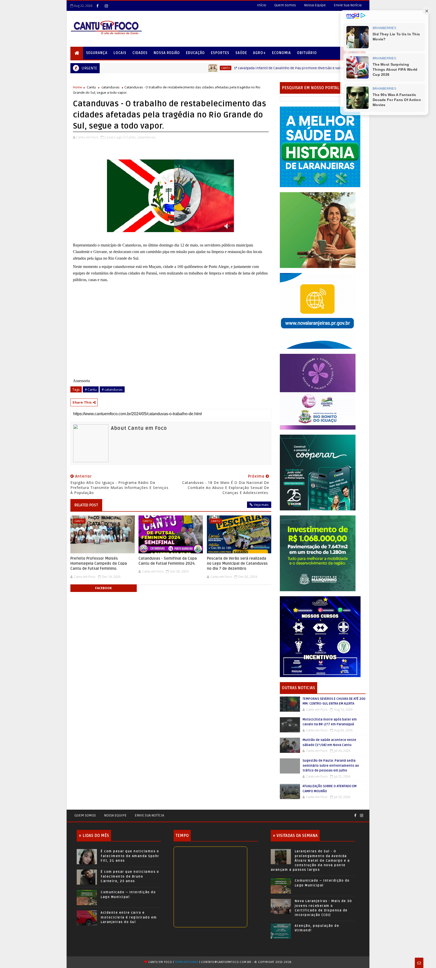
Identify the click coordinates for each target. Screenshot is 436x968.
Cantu (177, 68)
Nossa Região (167, 53)
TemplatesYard (186, 962)
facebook (103, 588)
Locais (120, 53)
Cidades (140, 53)
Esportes (220, 53)
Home (77, 87)
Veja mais (261, 504)
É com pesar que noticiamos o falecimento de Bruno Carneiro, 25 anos (130, 876)
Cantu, (132, 137)
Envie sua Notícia (149, 815)
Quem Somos (285, 5)
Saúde (241, 53)
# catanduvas (112, 389)
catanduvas (110, 87)
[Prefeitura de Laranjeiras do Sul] (320, 146)
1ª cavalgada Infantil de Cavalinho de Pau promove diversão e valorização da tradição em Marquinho (268, 68)
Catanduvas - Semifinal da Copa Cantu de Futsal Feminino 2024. (168, 561)
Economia (281, 53)
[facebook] (97, 6)
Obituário (307, 53)
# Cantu (91, 389)
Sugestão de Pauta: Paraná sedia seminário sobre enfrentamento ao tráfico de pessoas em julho (331, 766)
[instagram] (106, 6)
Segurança (96, 53)
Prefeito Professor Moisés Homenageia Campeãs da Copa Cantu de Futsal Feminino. (98, 563)
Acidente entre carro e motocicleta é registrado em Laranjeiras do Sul (129, 917)
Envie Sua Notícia (348, 5)
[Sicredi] (318, 229)
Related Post (86, 505)
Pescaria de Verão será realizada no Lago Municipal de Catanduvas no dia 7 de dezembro (237, 563)
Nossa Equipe (315, 5)
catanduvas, (146, 137)
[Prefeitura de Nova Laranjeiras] (318, 310)
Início (261, 5)
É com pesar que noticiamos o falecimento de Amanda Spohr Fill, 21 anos (130, 855)
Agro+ (259, 53)
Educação (195, 53)
